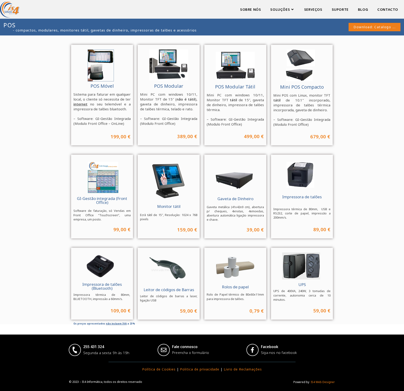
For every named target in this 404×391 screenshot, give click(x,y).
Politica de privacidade (199, 369)
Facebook (269, 346)
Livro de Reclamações (243, 369)
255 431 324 (93, 346)
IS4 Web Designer (322, 382)
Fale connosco (185, 346)
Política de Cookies (159, 369)
